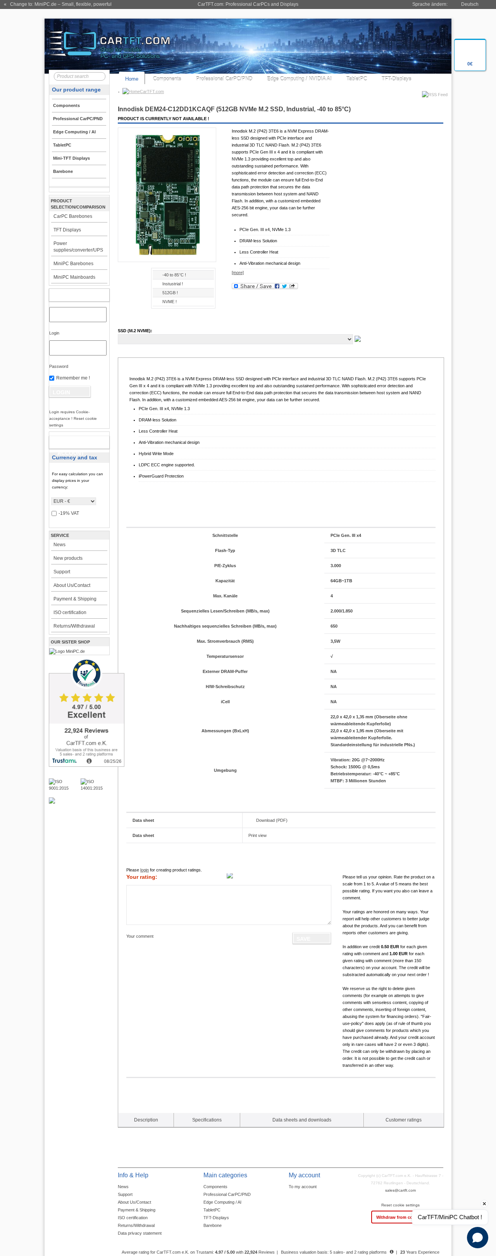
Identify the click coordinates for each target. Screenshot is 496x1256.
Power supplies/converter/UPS (78, 247)
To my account (303, 1186)
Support (61, 572)
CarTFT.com (152, 91)
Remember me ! (73, 378)
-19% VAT (69, 513)
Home (131, 79)
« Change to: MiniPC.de (58, 4)
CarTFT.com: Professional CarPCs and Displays (248, 4)
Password (58, 366)
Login (54, 333)
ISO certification (69, 612)
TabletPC (356, 79)
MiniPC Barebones (73, 263)
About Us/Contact (71, 585)
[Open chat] (477, 1237)
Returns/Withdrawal (74, 626)
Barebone (212, 1225)
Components (167, 79)
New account (70, 444)
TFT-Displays (397, 79)
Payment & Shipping (74, 599)
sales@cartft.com (400, 1190)
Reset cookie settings (400, 1205)
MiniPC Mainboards (74, 277)
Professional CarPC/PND (224, 79)
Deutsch (470, 4)
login (144, 870)
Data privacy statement (140, 1233)
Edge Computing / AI (222, 1202)
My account (71, 295)
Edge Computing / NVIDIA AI (299, 79)
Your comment (139, 936)
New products (68, 558)
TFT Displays (67, 230)
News (59, 544)
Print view (257, 835)
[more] (238, 272)
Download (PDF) (272, 820)
